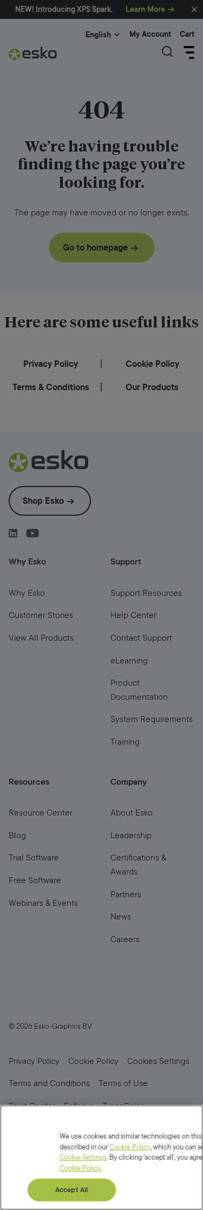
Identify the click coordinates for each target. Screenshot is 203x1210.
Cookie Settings (83, 1157)
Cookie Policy (129, 1147)
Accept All (71, 1190)
